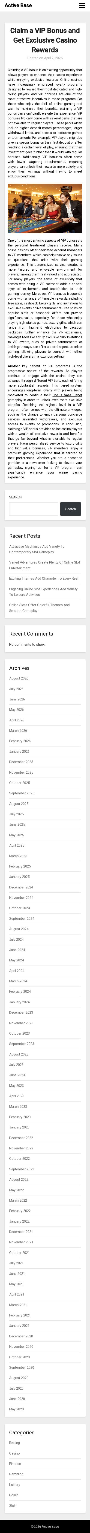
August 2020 (18, 1378)
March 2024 (18, 981)
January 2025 (19, 877)
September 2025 (21, 793)
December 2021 (21, 1232)
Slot (12, 1506)
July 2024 (16, 939)
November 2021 (21, 1242)
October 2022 (19, 1159)
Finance (15, 1464)
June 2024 (17, 950)
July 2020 (16, 1388)
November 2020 (21, 1347)
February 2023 (20, 1117)
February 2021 (20, 1315)
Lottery (14, 1485)
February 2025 (20, 866)
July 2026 (16, 689)
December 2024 (21, 887)
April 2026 (16, 720)
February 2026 (20, 741)
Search (15, 497)
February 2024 (20, 991)
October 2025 (19, 783)
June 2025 (17, 824)
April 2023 (16, 1096)
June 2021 (17, 1274)
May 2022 (16, 1190)
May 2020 (16, 1409)
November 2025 (21, 772)
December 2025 (21, 762)
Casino (14, 1453)
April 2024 (16, 971)
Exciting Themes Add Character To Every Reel (43, 578)
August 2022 (18, 1179)
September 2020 (21, 1367)
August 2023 (18, 1054)
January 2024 (19, 1002)
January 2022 (19, 1221)
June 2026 (17, 699)
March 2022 (18, 1200)
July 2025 (16, 814)
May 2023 (16, 1086)
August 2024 (18, 929)
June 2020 (17, 1399)
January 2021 (19, 1326)
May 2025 (16, 835)
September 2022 (21, 1169)
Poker (13, 1495)
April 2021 (16, 1294)
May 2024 (16, 960)
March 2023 (18, 1107)
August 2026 (18, 678)
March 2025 (18, 856)
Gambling (16, 1474)
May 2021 (16, 1284)
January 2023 (19, 1127)
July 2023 (16, 1065)
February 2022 (20, 1211)
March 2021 (18, 1305)
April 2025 (16, 845)
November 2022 (21, 1148)
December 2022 (21, 1138)
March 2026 (18, 731)
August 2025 (18, 804)
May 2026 (16, 710)
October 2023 (19, 1033)
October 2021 (19, 1253)
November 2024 (21, 898)
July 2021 (16, 1263)
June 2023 (17, 1075)
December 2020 (21, 1336)
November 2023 (21, 1023)
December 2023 (21, 1012)
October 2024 (19, 908)
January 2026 (19, 751)
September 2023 (21, 1044)
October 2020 (19, 1357)
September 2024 (21, 919)
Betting (14, 1443)
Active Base (18, 5)
